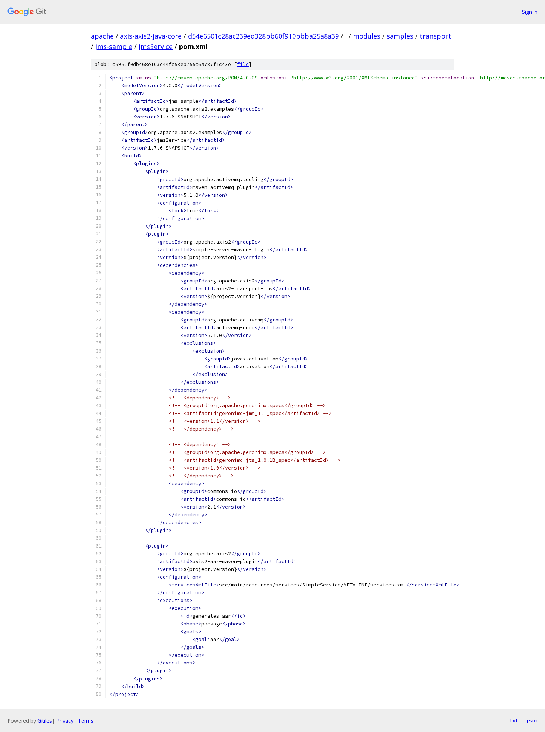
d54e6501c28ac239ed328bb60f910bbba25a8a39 (263, 36)
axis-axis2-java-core (151, 36)
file (243, 64)
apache (102, 36)
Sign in (530, 11)
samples (400, 36)
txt (513, 720)
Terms (85, 720)
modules (366, 36)
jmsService (156, 46)
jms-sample (113, 46)
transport (435, 36)
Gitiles (44, 720)
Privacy (64, 720)
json (532, 720)
